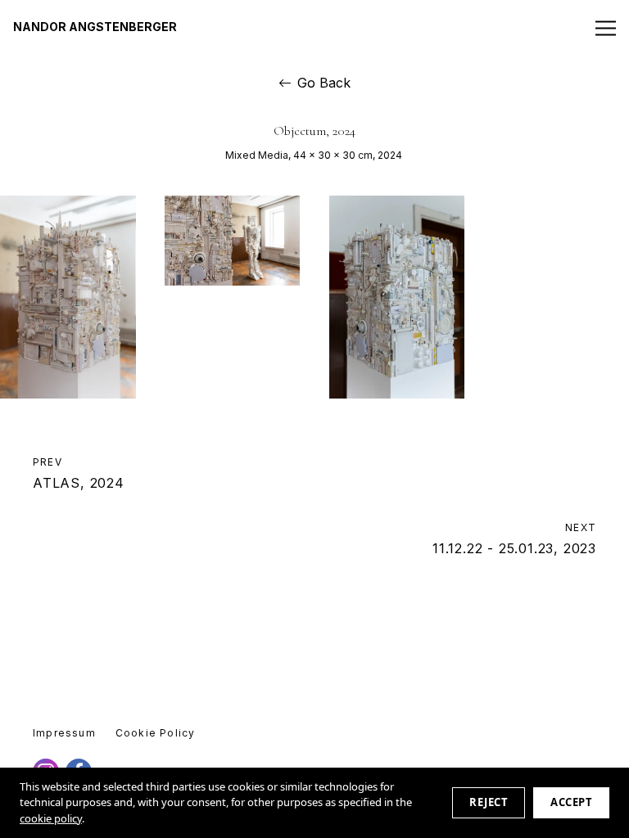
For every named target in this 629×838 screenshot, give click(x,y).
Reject (488, 802)
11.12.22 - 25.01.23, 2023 (514, 538)
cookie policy (51, 818)
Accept (571, 802)
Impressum (64, 733)
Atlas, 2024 (78, 474)
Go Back (324, 82)
